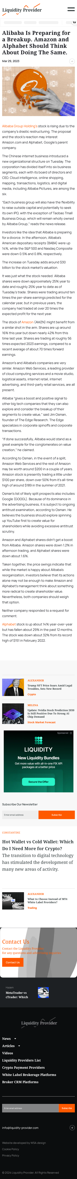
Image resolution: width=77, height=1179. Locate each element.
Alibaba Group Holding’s (19, 126)
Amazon (27, 322)
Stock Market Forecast (42, 722)
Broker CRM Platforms (20, 1082)
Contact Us (13, 962)
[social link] (72, 1127)
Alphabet (9, 624)
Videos (7, 1053)
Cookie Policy (10, 1149)
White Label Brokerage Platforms (29, 1075)
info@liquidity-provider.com (20, 1128)
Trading (32, 908)
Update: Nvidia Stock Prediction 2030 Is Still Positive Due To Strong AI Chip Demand (51, 713)
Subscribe (57, 814)
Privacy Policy (10, 1155)
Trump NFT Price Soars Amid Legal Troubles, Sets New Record (50, 687)
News (6, 1038)
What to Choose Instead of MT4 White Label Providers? (47, 900)
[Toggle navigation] (71, 12)
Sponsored (62, 733)
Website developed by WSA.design (24, 1143)
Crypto (32, 694)
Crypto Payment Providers (23, 1067)
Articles (8, 1046)
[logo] (22, 9)
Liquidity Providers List (21, 1060)
